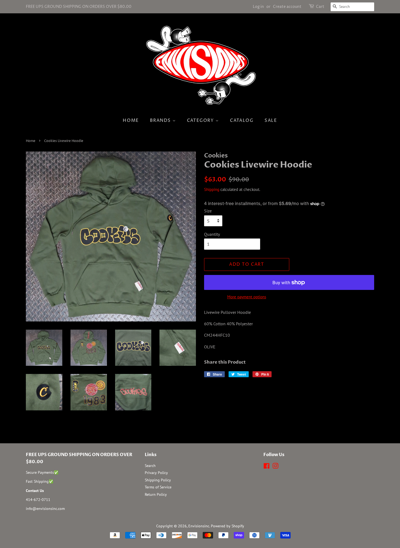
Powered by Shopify (227, 526)
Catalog (241, 120)
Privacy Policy (156, 472)
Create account (287, 6)
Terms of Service (158, 487)
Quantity (212, 234)
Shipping (211, 189)
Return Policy (156, 494)
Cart (320, 6)
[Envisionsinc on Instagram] (275, 467)
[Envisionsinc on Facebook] (266, 467)
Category (201, 120)
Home (131, 120)
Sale (270, 120)
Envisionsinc (198, 526)
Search (150, 465)
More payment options (246, 296)
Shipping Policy (158, 480)
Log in (258, 6)
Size (208, 210)
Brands (161, 120)
